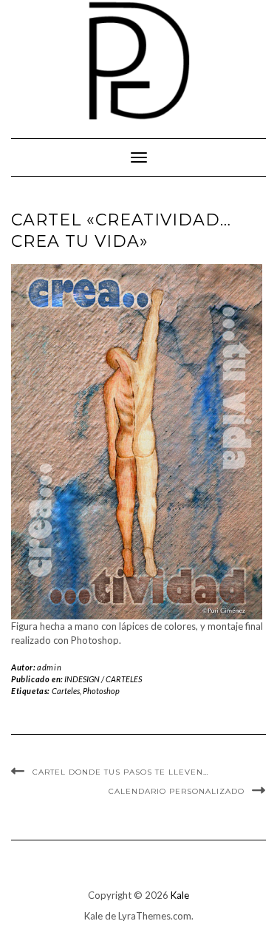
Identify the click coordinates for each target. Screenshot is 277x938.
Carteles (66, 691)
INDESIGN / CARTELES (103, 679)
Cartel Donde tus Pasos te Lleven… (120, 772)
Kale (180, 895)
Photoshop (101, 691)
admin (49, 667)
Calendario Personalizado (176, 791)
